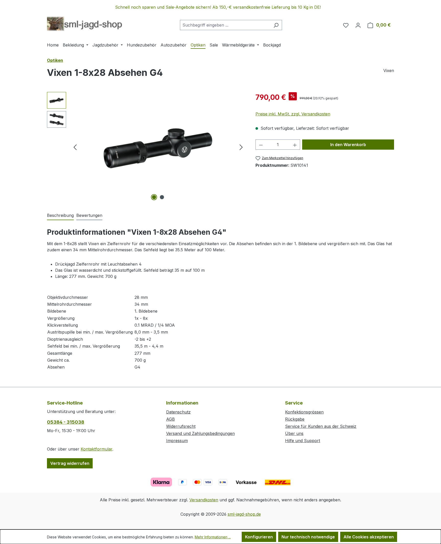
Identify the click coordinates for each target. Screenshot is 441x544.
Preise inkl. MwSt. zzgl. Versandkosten (292, 113)
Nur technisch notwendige (308, 536)
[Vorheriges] (75, 147)
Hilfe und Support (302, 440)
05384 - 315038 (65, 422)
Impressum (177, 440)
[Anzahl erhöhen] (295, 144)
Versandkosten (203, 499)
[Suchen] (276, 25)
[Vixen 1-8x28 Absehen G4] (158, 147)
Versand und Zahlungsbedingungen (200, 433)
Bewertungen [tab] (89, 215)
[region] (220, 7)
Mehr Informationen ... (213, 537)
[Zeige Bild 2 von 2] (162, 197)
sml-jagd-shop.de (244, 514)
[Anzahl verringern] (260, 144)
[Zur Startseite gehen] (84, 24)
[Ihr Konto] (358, 25)
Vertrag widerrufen (69, 463)
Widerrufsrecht (180, 426)
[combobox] (225, 25)
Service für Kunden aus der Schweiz (320, 426)
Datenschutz (178, 412)
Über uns (294, 433)
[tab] (60, 215)
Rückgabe (294, 419)
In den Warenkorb (348, 144)
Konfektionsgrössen (304, 412)
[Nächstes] (241, 147)
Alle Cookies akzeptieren (369, 536)
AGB (170, 419)
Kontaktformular (96, 449)
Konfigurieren (259, 536)
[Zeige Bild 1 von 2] (154, 197)
